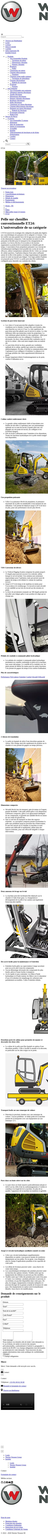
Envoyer (6, 1354)
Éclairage (13, 84)
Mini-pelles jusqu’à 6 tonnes (15, 212)
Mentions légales (11, 1521)
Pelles (14, 68)
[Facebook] (7, 1483)
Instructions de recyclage (14, 1527)
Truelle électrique (16, 94)
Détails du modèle (11, 198)
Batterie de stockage (19, 82)
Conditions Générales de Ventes (16, 1529)
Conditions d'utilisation (13, 1525)
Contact (8, 45)
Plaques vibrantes (18, 64)
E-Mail (5, 1324)
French (13, 53)
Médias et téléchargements (14, 202)
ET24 (7, 214)
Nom (5, 1306)
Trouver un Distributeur (13, 41)
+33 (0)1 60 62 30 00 (16, 1382)
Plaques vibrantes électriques (20, 98)
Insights (12, 130)
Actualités (13, 128)
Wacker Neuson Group (13, 1457)
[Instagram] (5, 1483)
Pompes (15, 86)
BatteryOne (14, 114)
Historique (13, 122)
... (6, 208)
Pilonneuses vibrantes (19, 62)
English (8, 53)
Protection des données (13, 1523)
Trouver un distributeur (11, 1390)
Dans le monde (10, 47)
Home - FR (9, 206)
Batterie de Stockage (19, 110)
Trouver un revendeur (8, 188)
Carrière (8, 49)
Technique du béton (19, 60)
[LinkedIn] (12, 1483)
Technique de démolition (20, 78)
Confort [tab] (29, 677)
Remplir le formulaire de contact (15, 1386)
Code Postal (7, 1315)
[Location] (2, 1483)
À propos (11, 118)
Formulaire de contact (8, 1474)
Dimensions (9, 196)
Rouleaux (13, 66)
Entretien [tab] (22, 677)
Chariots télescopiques (18, 72)
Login (7, 43)
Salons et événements (17, 126)
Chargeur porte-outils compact (20, 76)
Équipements (10, 200)
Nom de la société (9, 1311)
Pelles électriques (16, 102)
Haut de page (5, 1517)
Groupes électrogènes (17, 80)
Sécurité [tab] (35, 677)
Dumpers (15, 74)
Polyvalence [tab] (14, 677)
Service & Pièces (11, 116)
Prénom (5, 1302)
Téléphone (6, 1328)
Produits (10, 56)
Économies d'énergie (17, 112)
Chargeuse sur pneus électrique (21, 104)
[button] (12, 51)
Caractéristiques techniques (14, 194)
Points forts (9, 192)
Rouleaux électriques (17, 100)
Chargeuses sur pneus (17, 70)
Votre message (8, 1340)
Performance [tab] (5, 677)
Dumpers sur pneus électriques (20, 108)
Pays (5, 1319)
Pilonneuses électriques (18, 96)
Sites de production (16, 124)
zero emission (12, 88)
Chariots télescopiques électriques (21, 106)
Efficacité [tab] (41, 677)
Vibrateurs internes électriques (20, 92)
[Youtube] (9, 1483)
